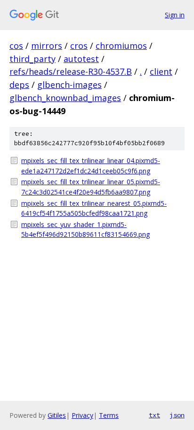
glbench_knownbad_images (65, 97)
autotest (81, 58)
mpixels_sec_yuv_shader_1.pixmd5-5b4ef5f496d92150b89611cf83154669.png (85, 229)
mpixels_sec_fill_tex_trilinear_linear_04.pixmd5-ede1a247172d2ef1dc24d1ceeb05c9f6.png (90, 165)
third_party (32, 58)
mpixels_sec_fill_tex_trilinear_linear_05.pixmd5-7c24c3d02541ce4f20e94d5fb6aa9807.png (90, 186)
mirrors (46, 45)
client (161, 71)
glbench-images (69, 84)
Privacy (82, 415)
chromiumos (121, 45)
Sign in (175, 14)
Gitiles (57, 415)
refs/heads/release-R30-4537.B (70, 71)
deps (19, 84)
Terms (109, 415)
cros (79, 45)
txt (154, 415)
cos (16, 45)
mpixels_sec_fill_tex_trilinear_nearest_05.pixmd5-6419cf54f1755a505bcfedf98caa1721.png (94, 208)
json (177, 415)
